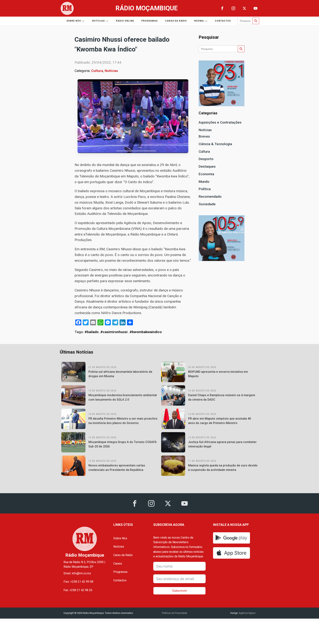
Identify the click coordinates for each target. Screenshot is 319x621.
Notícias (98, 21)
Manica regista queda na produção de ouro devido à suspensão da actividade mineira (223, 468)
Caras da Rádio (176, 21)
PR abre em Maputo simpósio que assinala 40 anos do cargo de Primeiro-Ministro (219, 421)
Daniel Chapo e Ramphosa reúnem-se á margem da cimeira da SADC (221, 397)
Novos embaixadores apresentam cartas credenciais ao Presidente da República (116, 468)
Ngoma (199, 21)
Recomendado (210, 196)
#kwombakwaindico (146, 332)
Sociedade (207, 204)
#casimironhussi (114, 332)
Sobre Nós (120, 538)
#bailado (92, 332)
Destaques (207, 166)
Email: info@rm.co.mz (77, 573)
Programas (149, 21)
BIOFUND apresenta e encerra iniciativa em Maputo (218, 374)
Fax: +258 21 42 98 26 (78, 590)
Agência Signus (246, 613)
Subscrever (179, 590)
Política (205, 189)
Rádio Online (125, 21)
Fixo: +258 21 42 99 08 (78, 581)
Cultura (97, 71)
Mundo (204, 181)
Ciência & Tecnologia (215, 144)
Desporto (206, 159)
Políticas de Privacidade (174, 613)
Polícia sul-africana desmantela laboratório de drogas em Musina (120, 374)
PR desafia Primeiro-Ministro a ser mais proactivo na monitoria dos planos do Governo (122, 421)
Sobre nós (73, 21)
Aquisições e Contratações (220, 122)
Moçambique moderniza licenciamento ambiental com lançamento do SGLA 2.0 (122, 397)
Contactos (223, 21)
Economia (206, 174)
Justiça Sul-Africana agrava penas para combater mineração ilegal (222, 444)
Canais (117, 563)
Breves (204, 136)
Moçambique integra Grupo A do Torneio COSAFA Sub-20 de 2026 (122, 444)
